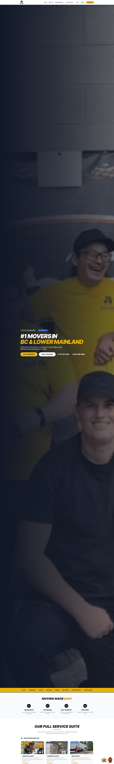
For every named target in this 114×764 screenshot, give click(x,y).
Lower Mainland (76, 690)
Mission (57, 690)
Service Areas (69, 2)
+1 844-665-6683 (78, 354)
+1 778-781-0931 (63, 354)
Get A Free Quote (29, 354)
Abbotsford (32, 690)
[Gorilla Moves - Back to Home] (21, 2)
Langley (41, 690)
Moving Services (59, 2)
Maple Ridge (65, 690)
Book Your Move (47, 354)
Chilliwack (49, 690)
